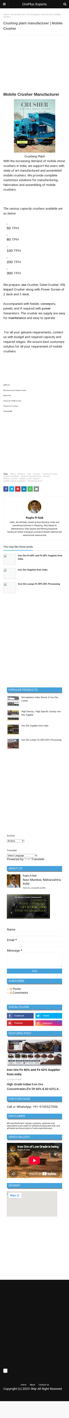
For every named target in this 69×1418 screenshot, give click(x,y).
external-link (56, 532)
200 (10, 262)
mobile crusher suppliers (14, 481)
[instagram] (48, 1023)
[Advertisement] (34, 62)
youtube (38, 532)
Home (6, 14)
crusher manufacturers (31, 476)
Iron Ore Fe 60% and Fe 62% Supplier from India (40, 557)
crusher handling (11, 476)
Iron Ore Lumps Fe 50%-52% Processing (39, 584)
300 (10, 273)
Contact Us (44, 1385)
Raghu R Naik (34, 517)
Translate (37, 859)
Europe (46, 476)
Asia (29, 474)
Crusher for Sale (49, 474)
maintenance (17, 318)
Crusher (36, 474)
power (46, 308)
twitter (20, 532)
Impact (8, 289)
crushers (20, 175)
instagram (28, 532)
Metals (57, 1396)
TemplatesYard (32, 1396)
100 (10, 250)
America (21, 474)
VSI (62, 285)
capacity (49, 337)
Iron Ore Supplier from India (32, 570)
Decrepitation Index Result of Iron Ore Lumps (39, 699)
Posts (16, 989)
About (32, 1385)
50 (9, 228)
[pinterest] (20, 1023)
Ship (34, 1389)
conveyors (48, 304)
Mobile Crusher (10, 478)
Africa (12, 474)
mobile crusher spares (29, 478)
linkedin (46, 532)
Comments (20, 993)
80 (9, 239)
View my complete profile (34, 888)
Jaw (23, 285)
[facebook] (20, 1016)
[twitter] (48, 1016)
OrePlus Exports (34, 4)
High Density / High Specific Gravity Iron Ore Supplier (41, 713)
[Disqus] (34, 640)
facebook (12, 532)
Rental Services (18, 14)
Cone (43, 285)
